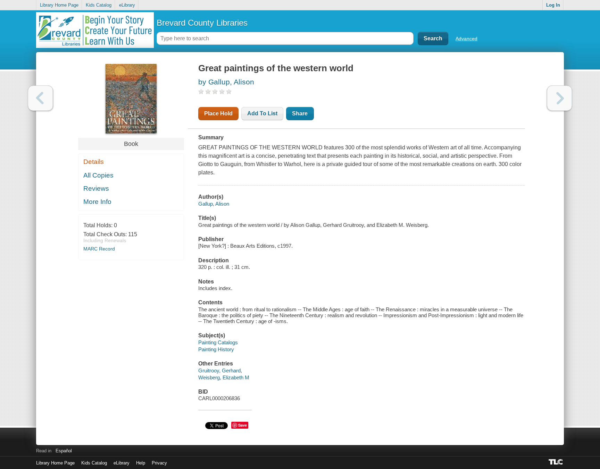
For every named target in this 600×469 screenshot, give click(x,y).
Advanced (466, 38)
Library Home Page (59, 5)
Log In (553, 5)
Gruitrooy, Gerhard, (220, 370)
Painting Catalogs (218, 342)
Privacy (159, 463)
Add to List (262, 113)
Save (242, 425)
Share (300, 113)
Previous (40, 98)
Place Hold (218, 113)
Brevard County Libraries (202, 22)
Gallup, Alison (213, 204)
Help (140, 463)
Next (559, 98)
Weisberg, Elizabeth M (223, 377)
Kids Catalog (98, 5)
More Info (97, 201)
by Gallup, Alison (226, 82)
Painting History (216, 349)
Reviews (96, 188)
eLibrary (127, 5)
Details (93, 161)
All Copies (98, 175)
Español (64, 450)
